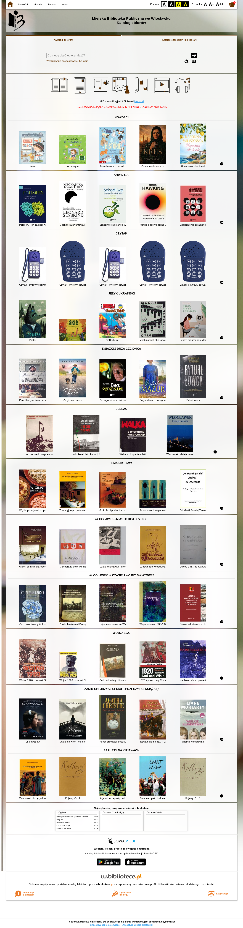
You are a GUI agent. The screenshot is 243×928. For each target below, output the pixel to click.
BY (185, 4)
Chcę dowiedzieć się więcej (105, 925)
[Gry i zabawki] (121, 93)
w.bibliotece (104, 884)
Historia (37, 4)
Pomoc (52, 4)
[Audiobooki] (101, 93)
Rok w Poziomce (63, 822)
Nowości (23, 4)
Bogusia (60, 820)
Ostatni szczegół (63, 825)
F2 (219, 4)
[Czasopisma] (142, 93)
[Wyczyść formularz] (186, 61)
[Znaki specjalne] (194, 61)
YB (178, 4)
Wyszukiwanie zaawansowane (62, 61)
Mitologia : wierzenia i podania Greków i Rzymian (76, 817)
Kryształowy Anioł (64, 828)
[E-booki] (80, 93)
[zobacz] (139, 101)
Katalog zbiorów (63, 39)
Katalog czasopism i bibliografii (179, 39)
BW (171, 4)
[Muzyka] (182, 93)
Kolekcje (83, 61)
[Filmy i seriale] (162, 93)
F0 (205, 4)
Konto (65, 4)
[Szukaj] (194, 55)
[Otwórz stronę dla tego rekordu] (33, 148)
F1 (211, 4)
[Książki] (60, 93)
